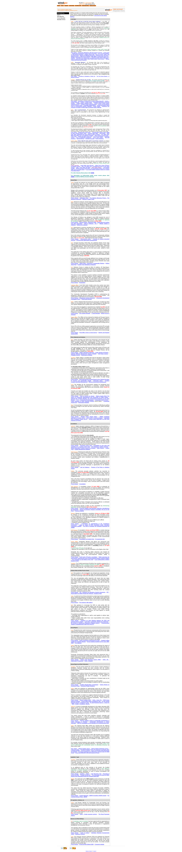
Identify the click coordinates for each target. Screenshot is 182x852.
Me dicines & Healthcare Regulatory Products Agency (85, 623)
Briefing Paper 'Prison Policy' (89, 416)
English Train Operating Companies (87, 264)
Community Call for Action (101, 400)
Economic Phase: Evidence (88, 686)
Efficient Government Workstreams (97, 382)
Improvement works (85, 239)
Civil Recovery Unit (96, 773)
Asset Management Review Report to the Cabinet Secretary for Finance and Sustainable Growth (90, 380)
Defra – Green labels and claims (83, 167)
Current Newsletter (61, 18)
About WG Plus (60, 16)
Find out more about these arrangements (86, 240)
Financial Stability (79, 510)
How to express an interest (87, 396)
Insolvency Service (80, 834)
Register (66, 5)
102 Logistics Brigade (84, 313)
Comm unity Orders (75, 749)
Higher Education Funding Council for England (83, 448)
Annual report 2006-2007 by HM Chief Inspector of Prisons (87, 752)
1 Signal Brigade (95, 313)
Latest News (71, 5)
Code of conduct (84, 832)
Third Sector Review (86, 299)
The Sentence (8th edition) (86, 602)
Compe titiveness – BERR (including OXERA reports (92, 795)
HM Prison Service (103, 353)
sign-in (58, 14)
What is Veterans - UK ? (91, 223)
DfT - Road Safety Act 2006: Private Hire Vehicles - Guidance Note (90, 593)
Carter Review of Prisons (101, 352)
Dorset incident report (85, 700)
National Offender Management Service (99, 748)
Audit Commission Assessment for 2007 (89, 640)
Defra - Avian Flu (97, 700)
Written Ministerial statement (86, 352)
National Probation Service (84, 748)
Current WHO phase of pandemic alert (91, 701)
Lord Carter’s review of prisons (94, 417)
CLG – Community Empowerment (84, 400)
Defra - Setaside (89, 661)
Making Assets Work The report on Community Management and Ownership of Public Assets (90, 396)
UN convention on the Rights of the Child (82, 559)
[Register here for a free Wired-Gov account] (114, 11)
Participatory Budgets (83, 402)
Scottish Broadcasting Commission (89, 684)
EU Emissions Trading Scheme (99, 446)
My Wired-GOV (78, 5)
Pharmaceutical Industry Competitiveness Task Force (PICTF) (90, 623)
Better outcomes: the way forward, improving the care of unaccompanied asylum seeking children (90, 557)
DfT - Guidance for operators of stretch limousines (92, 592)
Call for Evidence (84, 467)
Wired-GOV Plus (85, 5)
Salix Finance (100, 448)
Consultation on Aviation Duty (86, 539)
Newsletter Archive (61, 19)
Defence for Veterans (82, 225)
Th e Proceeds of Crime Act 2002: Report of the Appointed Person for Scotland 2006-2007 (90, 775)
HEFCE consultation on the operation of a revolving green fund (93, 723)
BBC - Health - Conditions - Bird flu (81, 704)
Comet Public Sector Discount (86, 165)
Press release (74, 198)
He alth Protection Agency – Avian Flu (99, 702)
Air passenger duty (100, 539)
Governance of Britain (86, 355)
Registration (82, 282)
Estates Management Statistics (82, 449)
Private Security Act (85, 775)
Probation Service (75, 355)
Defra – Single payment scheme (88, 814)
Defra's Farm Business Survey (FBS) (90, 659)
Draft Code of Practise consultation (88, 557)
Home (62, 5)
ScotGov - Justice (84, 773)
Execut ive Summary (85, 750)
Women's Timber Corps (88, 199)
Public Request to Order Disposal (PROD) (82, 401)
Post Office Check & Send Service (88, 332)
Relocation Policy (98, 380)
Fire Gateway (78, 643)
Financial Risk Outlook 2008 (86, 844)
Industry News (93, 5)
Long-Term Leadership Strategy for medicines (96, 621)
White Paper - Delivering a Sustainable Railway (92, 263)
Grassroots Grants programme (87, 298)
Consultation (82, 484)
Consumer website (99, 844)
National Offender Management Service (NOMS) (83, 353)
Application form (84, 198)
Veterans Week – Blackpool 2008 (87, 222)
